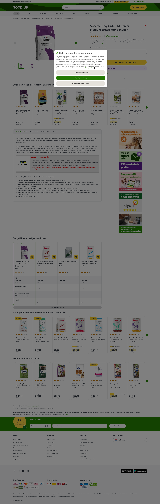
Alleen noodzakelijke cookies (80, 83)
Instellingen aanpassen (81, 72)
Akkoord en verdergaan (81, 78)
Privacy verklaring (89, 68)
